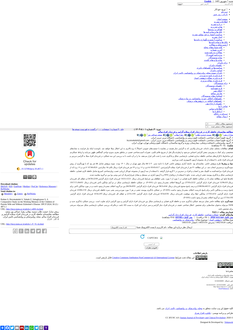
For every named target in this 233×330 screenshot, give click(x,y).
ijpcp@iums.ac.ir (224, 288)
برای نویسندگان (221, 83)
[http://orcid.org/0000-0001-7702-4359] (144, 136)
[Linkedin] (27, 231)
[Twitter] (38, 231)
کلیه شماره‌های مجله (213, 47)
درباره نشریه (216, 24)
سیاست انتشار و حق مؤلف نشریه (207, 34)
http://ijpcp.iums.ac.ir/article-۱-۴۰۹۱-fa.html (25, 224)
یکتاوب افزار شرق (203, 313)
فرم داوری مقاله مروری (211, 81)
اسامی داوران (216, 70)
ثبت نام (224, 12)
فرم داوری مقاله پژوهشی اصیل (208, 78)
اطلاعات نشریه (221, 22)
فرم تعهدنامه (216, 88)
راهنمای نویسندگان (213, 86)
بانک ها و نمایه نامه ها (212, 32)
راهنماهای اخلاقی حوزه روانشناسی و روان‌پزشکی (200, 98)
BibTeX (4, 186)
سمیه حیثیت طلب (203, 135)
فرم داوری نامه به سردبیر (210, 75)
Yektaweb (229, 322)
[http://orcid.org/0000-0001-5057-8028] (171, 136)
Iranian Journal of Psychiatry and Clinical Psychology (203, 318)
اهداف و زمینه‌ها (215, 29)
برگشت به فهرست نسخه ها (84, 129)
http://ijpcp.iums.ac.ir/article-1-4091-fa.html (24, 209)
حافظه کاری (198, 215)
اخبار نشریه (217, 37)
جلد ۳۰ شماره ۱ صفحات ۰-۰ (111, 129)
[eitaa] (15, 231)
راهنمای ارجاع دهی (213, 104)
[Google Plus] (21, 231)
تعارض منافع (216, 93)
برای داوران (222, 63)
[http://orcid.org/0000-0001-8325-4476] (192, 136)
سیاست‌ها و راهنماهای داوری (209, 68)
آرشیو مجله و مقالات (218, 45)
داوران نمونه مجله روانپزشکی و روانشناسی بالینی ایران (197, 73)
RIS (10, 186)
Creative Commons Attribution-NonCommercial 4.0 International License (143, 257)
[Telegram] (32, 231)
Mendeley (8, 194)
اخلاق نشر (217, 91)
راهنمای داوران (215, 65)
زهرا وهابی (179, 135)
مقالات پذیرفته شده (213, 52)
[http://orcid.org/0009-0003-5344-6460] (220, 136)
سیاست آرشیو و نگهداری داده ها (208, 40)
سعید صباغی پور (155, 135)
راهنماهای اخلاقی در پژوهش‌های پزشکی (204, 101)
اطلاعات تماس (215, 109)
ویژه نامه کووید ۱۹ (214, 55)
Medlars (26, 186)
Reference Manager (47, 186)
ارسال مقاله (222, 116)
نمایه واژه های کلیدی (213, 60)
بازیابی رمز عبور (220, 14)
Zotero (20, 194)
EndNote (18, 186)
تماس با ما (223, 106)
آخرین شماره (216, 50)
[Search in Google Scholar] (217, 136)
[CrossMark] (30, 166)
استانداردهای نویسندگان (211, 96)
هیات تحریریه (216, 27)
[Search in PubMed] (214, 136)
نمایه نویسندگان (215, 57)
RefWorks (5, 189)
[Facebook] (44, 231)
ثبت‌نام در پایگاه (221, 114)
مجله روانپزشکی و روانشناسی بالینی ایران (183, 308)
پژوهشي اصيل (215, 220)
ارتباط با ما (217, 111)
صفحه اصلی (222, 19)
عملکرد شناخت (212, 215)
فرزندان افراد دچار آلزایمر (179, 215)
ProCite (34, 186)
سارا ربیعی (228, 135)
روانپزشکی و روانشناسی (183, 220)
